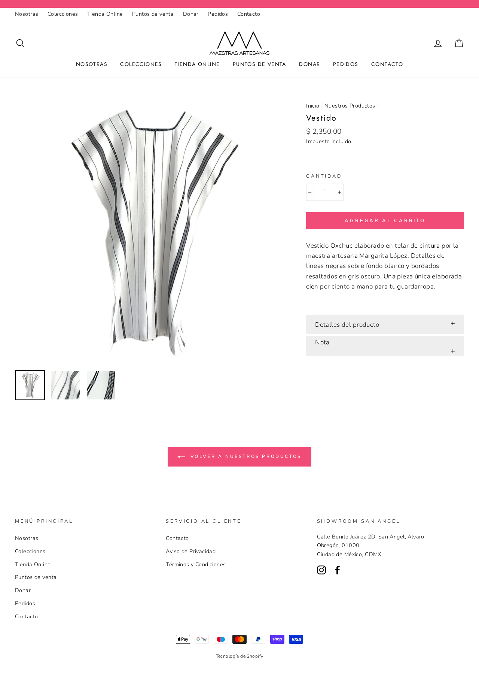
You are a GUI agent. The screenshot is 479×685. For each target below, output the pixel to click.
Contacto (248, 14)
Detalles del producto (347, 324)
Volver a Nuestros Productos (245, 456)
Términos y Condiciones (196, 564)
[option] (148, 231)
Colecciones (63, 14)
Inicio (313, 105)
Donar (191, 14)
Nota (322, 342)
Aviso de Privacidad (191, 551)
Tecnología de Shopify (239, 656)
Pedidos (218, 14)
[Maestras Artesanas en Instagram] (321, 569)
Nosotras (26, 14)
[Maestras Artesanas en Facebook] (337, 569)
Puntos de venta (153, 14)
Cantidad (324, 176)
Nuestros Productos (349, 105)
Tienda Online (105, 14)
